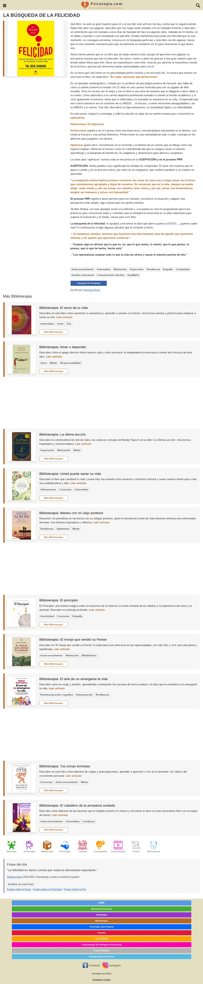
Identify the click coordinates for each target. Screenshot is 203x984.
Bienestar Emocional (101, 909)
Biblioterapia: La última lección (62, 434)
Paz (69, 323)
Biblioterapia (101, 921)
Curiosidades (101, 938)
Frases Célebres (101, 950)
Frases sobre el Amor (19, 889)
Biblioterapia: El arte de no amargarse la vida (73, 679)
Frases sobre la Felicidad (47, 889)
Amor (60, 323)
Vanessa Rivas (91, 290)
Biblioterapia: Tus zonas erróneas (64, 766)
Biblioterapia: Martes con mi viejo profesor (71, 513)
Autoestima (104, 269)
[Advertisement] (101, 403)
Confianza (88, 821)
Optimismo (62, 528)
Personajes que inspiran (101, 927)
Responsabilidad (70, 363)
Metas (77, 450)
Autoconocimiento (82, 269)
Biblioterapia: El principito (58, 600)
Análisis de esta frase (21, 884)
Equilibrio (133, 275)
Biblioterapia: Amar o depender (62, 347)
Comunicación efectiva (110, 275)
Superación (137, 269)
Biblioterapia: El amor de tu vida (63, 308)
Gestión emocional (82, 275)
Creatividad (183, 269)
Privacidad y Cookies (101, 980)
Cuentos (102, 933)
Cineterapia (101, 915)
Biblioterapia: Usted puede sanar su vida (70, 473)
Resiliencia (153, 269)
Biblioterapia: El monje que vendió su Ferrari (73, 639)
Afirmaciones (48, 489)
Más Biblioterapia (53, 332)
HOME (101, 903)
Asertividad (47, 616)
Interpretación (84, 694)
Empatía (168, 269)
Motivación (120, 269)
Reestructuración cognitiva (56, 694)
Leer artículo (64, 317)
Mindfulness (89, 655)
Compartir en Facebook (88, 283)
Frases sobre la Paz (75, 889)
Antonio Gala (14, 877)
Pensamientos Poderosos (101, 956)
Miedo (53, 363)
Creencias (65, 489)
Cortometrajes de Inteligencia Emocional (102, 944)
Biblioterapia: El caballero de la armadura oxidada (77, 805)
